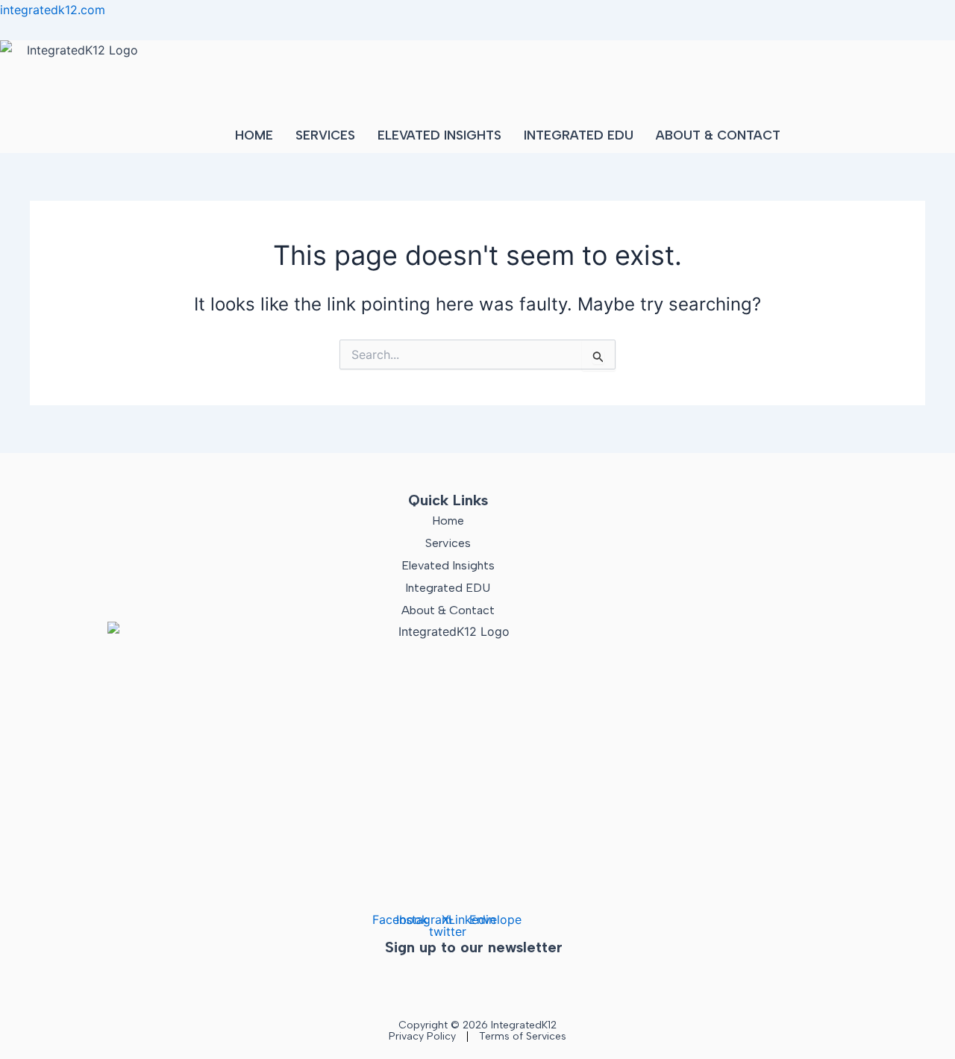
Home (254, 135)
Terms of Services (522, 1036)
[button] (722, 135)
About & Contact (718, 135)
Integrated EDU (578, 135)
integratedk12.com (52, 9)
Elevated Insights (439, 135)
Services (325, 135)
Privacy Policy (422, 1036)
